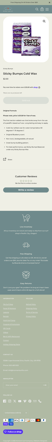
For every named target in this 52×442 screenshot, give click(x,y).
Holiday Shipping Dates (11, 344)
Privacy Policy (31, 316)
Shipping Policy (31, 308)
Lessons (6, 312)
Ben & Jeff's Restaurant (11, 336)
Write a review (26, 190)
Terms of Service (32, 312)
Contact (6, 340)
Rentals (6, 316)
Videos (5, 332)
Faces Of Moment (9, 308)
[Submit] (44, 385)
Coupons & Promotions (11, 324)
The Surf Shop (8, 304)
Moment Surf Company (24, 441)
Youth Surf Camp (9, 320)
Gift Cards (6, 328)
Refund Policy (31, 304)
